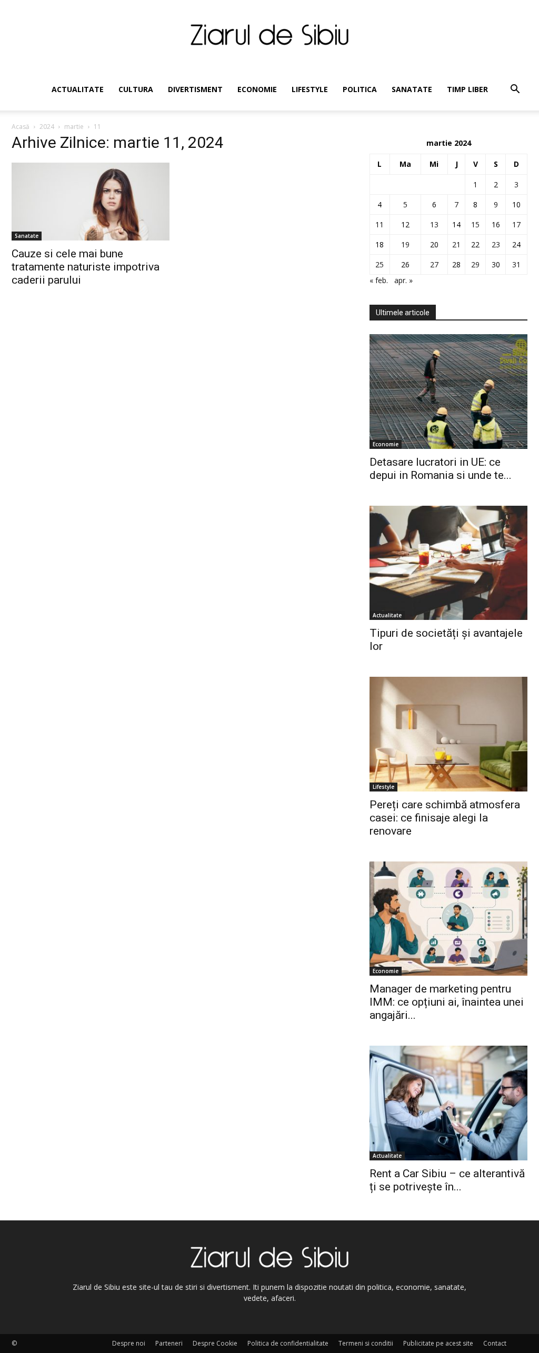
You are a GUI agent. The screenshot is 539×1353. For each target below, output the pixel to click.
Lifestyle (310, 89)
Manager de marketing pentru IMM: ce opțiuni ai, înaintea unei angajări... (447, 1002)
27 (434, 264)
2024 (46, 126)
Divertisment (195, 89)
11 (379, 224)
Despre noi (128, 1343)
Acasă (20, 126)
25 (379, 264)
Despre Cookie (215, 1343)
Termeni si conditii (365, 1343)
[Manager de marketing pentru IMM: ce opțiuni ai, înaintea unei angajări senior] (448, 918)
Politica (360, 89)
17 (516, 224)
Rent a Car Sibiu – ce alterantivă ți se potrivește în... (447, 1180)
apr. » (403, 280)
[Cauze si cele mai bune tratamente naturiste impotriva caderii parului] (90, 201)
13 (434, 224)
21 (456, 244)
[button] (514, 90)
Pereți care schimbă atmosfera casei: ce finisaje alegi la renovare (445, 817)
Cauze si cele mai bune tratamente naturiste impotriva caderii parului (85, 266)
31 (516, 264)
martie (74, 126)
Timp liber (467, 89)
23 (496, 244)
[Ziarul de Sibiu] (269, 34)
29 (475, 264)
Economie (257, 89)
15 (475, 224)
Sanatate (412, 89)
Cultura (135, 89)
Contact (494, 1343)
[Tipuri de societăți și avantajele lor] (448, 563)
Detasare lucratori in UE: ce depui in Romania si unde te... (441, 469)
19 (405, 244)
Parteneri (169, 1343)
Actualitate (78, 89)
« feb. (379, 280)
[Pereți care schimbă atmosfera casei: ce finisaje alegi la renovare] (448, 734)
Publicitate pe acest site (438, 1343)
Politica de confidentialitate (287, 1343)
